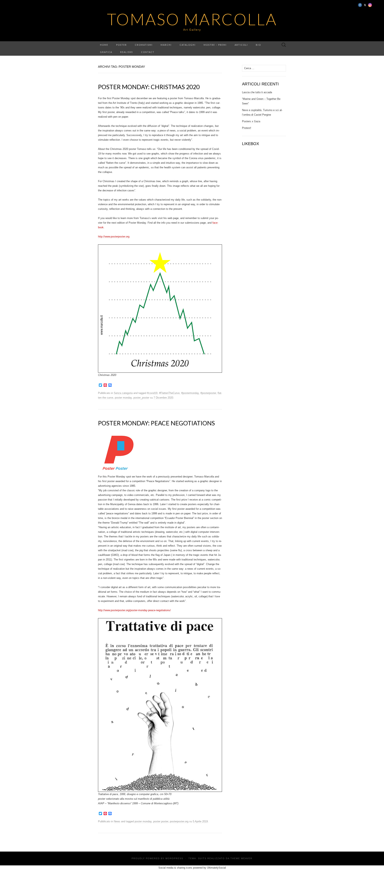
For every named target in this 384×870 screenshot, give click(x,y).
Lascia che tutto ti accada (257, 92)
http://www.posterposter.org (113, 236)
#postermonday (190, 393)
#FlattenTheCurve (169, 393)
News (117, 821)
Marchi (166, 44)
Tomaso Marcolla (192, 19)
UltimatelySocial (216, 867)
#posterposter (208, 393)
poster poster (160, 821)
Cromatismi (144, 44)
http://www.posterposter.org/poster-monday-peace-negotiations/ (134, 610)
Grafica (106, 52)
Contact (147, 52)
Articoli (241, 44)
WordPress (174, 858)
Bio (258, 44)
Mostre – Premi (215, 44)
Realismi (126, 52)
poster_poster (141, 397)
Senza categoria (123, 393)
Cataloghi (188, 44)
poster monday (123, 397)
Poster (121, 44)
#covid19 (152, 393)
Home (104, 44)
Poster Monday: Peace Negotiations (156, 423)
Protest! (246, 127)
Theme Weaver (241, 858)
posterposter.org (179, 821)
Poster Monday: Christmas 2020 (149, 86)
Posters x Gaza (251, 121)
